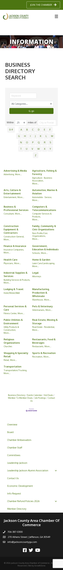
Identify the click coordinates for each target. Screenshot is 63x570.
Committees (13, 455)
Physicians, (8, 263)
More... (18, 174)
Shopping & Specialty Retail (16, 355)
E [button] (44, 129)
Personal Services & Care (15, 308)
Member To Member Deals (20, 398)
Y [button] (50, 148)
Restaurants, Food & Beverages (44, 341)
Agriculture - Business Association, (42, 179)
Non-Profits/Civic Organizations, (40, 234)
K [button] (40, 136)
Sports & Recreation (44, 353)
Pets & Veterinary (42, 306)
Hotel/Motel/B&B (12, 293)
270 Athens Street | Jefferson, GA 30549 (29, 537)
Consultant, (9, 213)
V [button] (32, 148)
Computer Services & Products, (42, 215)
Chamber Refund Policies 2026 (23, 501)
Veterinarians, (38, 310)
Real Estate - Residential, (43, 327)
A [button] (21, 129)
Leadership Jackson (17, 462)
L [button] (46, 136)
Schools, (36, 253)
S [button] (50, 142)
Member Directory (16, 508)
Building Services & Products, (17, 280)
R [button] (44, 142)
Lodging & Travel (13, 289)
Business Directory (16, 395)
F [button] (50, 129)
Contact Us (13, 478)
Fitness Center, (10, 313)
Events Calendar (34, 395)
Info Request (14, 493)
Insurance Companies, (14, 249)
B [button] (27, 129)
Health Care (10, 259)
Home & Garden (41, 259)
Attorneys (36, 276)
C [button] (33, 129)
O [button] (27, 142)
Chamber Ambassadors (19, 439)
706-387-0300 (15, 531)
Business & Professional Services (16, 208)
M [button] (52, 136)
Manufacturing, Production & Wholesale (41, 292)
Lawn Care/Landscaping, (43, 263)
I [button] (30, 136)
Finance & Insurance (15, 246)
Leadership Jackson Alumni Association (27, 470)
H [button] (25, 136)
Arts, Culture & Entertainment (12, 192)
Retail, (6, 360)
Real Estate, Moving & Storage (45, 321)
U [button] (26, 148)
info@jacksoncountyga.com (22, 541)
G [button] (19, 136)
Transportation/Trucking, (15, 370)
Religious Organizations (12, 341)
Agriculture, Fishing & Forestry (44, 172)
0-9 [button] (11, 129)
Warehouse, (37, 299)
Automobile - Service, (42, 197)
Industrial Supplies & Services (15, 274)
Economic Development (20, 485)
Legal (35, 272)
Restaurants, (38, 346)
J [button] (35, 136)
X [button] (44, 148)
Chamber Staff (14, 447)
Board (10, 432)
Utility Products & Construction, (11, 328)
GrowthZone (39, 565)
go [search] (32, 111)
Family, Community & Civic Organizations (44, 228)
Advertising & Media (15, 170)
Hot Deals (48, 395)
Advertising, (9, 174)
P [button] (33, 142)
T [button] (21, 148)
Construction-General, (14, 236)
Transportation (12, 366)
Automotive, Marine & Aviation (44, 192)
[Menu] (56, 16)
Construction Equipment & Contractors (11, 229)
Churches (8, 346)
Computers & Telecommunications (44, 208)
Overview (12, 424)
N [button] (21, 142)
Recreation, (37, 356)
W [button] (38, 148)
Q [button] (39, 142)
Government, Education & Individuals (45, 248)
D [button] (39, 129)
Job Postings (40, 398)
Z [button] (35, 155)
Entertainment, (10, 197)
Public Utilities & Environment (13, 321)
